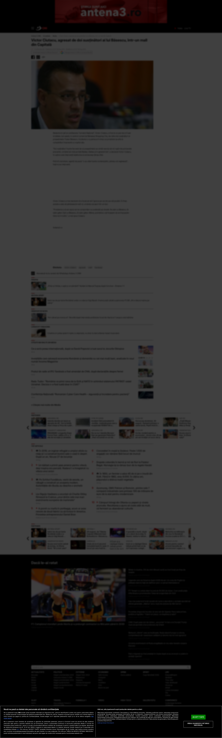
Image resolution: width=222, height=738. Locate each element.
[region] (111, 722)
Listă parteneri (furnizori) (105, 723)
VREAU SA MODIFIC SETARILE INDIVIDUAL (198, 724)
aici (18, 729)
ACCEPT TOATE (198, 717)
